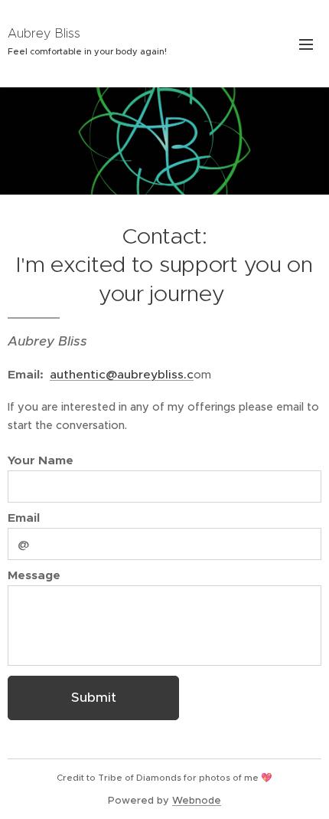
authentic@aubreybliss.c (122, 374)
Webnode (196, 800)
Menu (306, 43)
